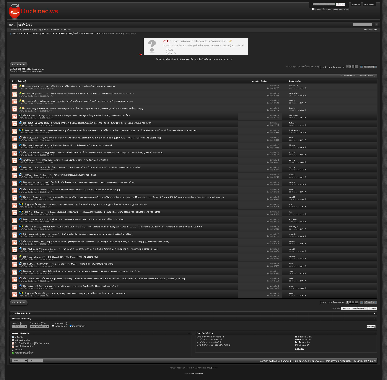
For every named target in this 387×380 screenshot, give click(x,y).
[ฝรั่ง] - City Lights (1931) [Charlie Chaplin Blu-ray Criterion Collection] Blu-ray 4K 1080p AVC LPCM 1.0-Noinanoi (67, 145)
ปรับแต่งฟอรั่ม (55, 30)
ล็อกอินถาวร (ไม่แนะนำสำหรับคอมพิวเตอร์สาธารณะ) (331, 9)
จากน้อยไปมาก (61, 326)
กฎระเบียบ (299, 349)
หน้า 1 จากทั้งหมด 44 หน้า (334, 67)
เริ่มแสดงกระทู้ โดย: (38, 323)
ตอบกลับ (255, 81)
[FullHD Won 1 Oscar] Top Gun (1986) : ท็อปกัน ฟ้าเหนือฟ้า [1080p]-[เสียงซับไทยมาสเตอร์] (59, 175)
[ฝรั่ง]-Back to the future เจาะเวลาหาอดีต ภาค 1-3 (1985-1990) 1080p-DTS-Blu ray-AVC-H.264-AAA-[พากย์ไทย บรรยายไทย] (73, 219)
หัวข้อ (14, 81)
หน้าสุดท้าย (369, 67)
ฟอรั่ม (12, 24)
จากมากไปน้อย (78, 326)
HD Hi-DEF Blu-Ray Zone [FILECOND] (35, 34)
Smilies (298, 340)
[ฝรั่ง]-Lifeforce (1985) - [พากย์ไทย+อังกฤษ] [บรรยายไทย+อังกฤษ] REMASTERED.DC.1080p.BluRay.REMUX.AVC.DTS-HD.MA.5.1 (82, 94)
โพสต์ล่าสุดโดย (295, 81)
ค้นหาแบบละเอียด (370, 30)
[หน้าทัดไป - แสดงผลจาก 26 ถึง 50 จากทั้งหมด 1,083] (361, 67)
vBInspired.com (197, 374)
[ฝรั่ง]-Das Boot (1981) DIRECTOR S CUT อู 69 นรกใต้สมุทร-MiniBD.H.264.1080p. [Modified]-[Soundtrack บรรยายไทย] (70, 286)
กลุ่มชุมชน (42, 30)
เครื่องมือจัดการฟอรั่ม (347, 76)
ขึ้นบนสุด (372, 308)
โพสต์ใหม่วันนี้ (16, 30)
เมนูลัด (66, 30)
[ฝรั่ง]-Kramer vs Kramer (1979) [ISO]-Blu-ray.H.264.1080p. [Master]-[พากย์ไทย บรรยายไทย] (60, 257)
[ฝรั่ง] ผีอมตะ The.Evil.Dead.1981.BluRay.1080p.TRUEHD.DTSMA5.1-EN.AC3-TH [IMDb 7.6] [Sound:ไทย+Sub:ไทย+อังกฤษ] (71, 190)
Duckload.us (32, 89)
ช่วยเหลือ (356, 5)
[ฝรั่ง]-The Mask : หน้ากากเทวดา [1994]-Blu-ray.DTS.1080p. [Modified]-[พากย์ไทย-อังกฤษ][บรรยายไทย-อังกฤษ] (68, 264)
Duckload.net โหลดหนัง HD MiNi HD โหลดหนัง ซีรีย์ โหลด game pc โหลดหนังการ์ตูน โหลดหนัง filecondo (312, 361)
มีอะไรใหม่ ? (25, 24)
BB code (298, 337)
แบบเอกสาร (362, 361)
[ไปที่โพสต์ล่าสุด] (305, 88)
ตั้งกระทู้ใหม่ (18, 64)
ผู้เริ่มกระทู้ (22, 81)
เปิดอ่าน (264, 81)
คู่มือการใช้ (27, 30)
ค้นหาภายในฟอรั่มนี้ (366, 76)
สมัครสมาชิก (369, 5)
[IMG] (297, 342)
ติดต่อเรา (264, 361)
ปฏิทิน (34, 30)
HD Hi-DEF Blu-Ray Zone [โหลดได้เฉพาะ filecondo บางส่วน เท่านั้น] (80, 34)
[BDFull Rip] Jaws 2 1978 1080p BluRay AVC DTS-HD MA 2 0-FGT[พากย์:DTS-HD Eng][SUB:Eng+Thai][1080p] (65, 160)
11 (356, 67)
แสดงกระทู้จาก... (18, 323)
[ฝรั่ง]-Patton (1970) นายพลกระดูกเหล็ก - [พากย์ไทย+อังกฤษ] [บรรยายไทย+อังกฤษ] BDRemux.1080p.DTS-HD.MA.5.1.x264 (82, 101)
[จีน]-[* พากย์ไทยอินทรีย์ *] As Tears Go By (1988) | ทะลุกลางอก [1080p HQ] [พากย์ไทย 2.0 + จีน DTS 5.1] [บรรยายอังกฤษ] (74, 294)
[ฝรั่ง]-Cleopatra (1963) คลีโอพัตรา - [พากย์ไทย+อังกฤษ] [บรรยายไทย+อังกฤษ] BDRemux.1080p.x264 (73, 86)
